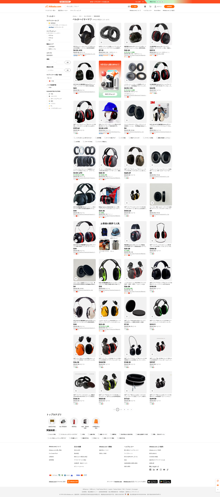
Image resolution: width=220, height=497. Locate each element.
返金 (125, 460)
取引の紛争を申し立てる (131, 456)
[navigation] (59, 213)
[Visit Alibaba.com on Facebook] (150, 470)
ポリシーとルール (79, 466)
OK (67, 62)
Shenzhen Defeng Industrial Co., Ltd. (134, 131)
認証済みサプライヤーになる (157, 460)
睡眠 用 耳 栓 (86, 438)
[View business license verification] (125, 494)
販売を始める (153, 453)
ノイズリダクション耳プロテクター (84, 137)
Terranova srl (153, 91)
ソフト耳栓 (123, 137)
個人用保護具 (87, 16)
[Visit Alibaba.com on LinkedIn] (154, 470)
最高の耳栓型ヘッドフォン (164, 137)
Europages (135, 489)
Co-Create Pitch (53, 453)
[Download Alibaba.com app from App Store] (152, 481)
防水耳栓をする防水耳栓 (127, 434)
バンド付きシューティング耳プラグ (57, 438)
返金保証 (76, 453)
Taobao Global (117, 489)
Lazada (110, 489)
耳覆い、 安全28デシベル (159, 434)
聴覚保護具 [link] (97, 16)
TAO (123, 489)
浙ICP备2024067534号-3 (154, 494)
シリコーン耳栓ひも (102, 141)
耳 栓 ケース (96, 438)
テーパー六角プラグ (110, 137)
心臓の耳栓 (92, 434)
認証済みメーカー (104, 450)
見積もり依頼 (102, 453)
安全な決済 (77, 450)
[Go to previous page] (114, 409)
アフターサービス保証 (80, 460)
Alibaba (75, 16)
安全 (80, 16)
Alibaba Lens (52, 481)
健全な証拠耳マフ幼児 (143, 434)
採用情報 (51, 460)
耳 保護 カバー (74, 438)
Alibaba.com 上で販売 (155, 450)
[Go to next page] (131, 409)
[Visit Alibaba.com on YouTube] (164, 470)
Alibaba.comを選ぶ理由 (55, 450)
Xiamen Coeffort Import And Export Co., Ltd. (110, 131)
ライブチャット (128, 453)
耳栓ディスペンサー (135, 137)
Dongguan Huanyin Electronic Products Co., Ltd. (135, 95)
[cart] (150, 6)
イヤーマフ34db (88, 141)
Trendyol (128, 489)
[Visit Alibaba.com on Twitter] (157, 470)
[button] (129, 6)
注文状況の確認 (153, 456)
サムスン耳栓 (52, 434)
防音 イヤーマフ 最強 (109, 438)
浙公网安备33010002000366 (138, 494)
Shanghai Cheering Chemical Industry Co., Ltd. (84, 91)
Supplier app (118, 481)
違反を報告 (127, 466)
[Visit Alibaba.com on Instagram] (161, 470)
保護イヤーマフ (103, 434)
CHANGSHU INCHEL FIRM (157, 54)
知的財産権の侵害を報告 (131, 463)
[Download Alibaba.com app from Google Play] (165, 481)
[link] (218, 481)
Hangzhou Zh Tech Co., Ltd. (106, 54)
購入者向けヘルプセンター (131, 450)
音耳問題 (99, 137)
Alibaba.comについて (55, 446)
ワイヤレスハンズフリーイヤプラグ (69, 434)
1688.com (92, 489)
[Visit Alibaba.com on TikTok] (168, 470)
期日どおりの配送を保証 (80, 456)
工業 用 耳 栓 (122, 438)
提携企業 (151, 463)
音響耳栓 (114, 434)
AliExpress (85, 489)
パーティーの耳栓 (149, 137)
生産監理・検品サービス (80, 463)
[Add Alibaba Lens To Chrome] (73, 481)
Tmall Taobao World (101, 489)
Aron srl (75, 131)
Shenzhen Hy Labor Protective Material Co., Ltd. (135, 55)
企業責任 (51, 456)
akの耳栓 (78, 141)
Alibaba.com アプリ (129, 481)
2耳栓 (83, 434)
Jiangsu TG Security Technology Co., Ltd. (84, 54)
